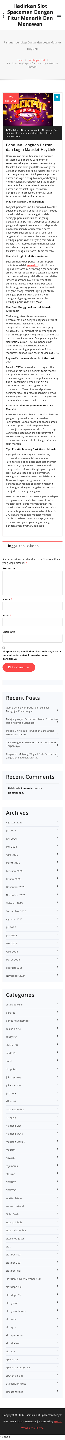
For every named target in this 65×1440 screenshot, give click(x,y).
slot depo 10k (14, 1286)
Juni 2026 (11, 838)
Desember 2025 (16, 887)
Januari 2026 (13, 879)
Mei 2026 (11, 846)
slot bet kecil (13, 1270)
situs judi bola (14, 1222)
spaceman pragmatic (18, 1367)
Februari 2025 (14, 967)
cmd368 (11, 1053)
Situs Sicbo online (16, 1230)
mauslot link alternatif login (40, 132)
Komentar (10, 568)
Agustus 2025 (14, 919)
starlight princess (16, 1383)
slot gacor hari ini (16, 1311)
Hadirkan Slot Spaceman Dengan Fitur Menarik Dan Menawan (30, 15)
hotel (9, 1061)
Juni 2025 (11, 935)
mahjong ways (14, 1133)
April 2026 (12, 854)
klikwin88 (11, 1101)
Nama (7, 599)
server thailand (15, 1206)
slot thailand (13, 1343)
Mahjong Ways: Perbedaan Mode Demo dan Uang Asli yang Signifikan (32, 720)
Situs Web (9, 631)
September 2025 (16, 911)
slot (8, 1246)
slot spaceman (14, 1335)
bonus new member (18, 1020)
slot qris (11, 1327)
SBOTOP (11, 1190)
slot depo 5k (13, 1295)
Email (6, 615)
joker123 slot (14, 1085)
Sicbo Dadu (12, 1214)
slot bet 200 (13, 1262)
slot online (12, 1319)
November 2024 (16, 975)
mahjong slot (13, 1125)
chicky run (11, 1036)
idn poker (11, 1069)
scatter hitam (14, 1198)
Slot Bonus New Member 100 (23, 1278)
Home (19, 60)
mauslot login (13, 136)
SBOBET (11, 1182)
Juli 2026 (11, 830)
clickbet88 (12, 1045)
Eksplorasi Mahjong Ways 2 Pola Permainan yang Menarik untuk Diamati (31, 755)
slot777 (10, 1351)
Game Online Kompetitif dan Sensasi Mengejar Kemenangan (27, 709)
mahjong (11, 1117)
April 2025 (12, 951)
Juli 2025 (11, 927)
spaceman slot (14, 1375)
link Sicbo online (15, 1109)
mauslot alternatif (15, 132)
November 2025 (16, 895)
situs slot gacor (15, 1238)
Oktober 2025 (14, 903)
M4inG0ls (13, 129)
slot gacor (12, 1303)
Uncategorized (36, 60)
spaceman (12, 1359)
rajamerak (12, 1166)
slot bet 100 (13, 1254)
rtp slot (10, 1174)
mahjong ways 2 (15, 1141)
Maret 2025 (13, 959)
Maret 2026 (13, 862)
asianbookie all (14, 1004)
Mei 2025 (11, 943)
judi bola (11, 1093)
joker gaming (13, 1077)
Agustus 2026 (14, 822)
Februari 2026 (14, 871)
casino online (13, 1028)
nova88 (10, 1157)
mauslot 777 (51, 129)
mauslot (32, 265)
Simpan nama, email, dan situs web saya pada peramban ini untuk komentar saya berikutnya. (31, 655)
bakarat (10, 1012)
